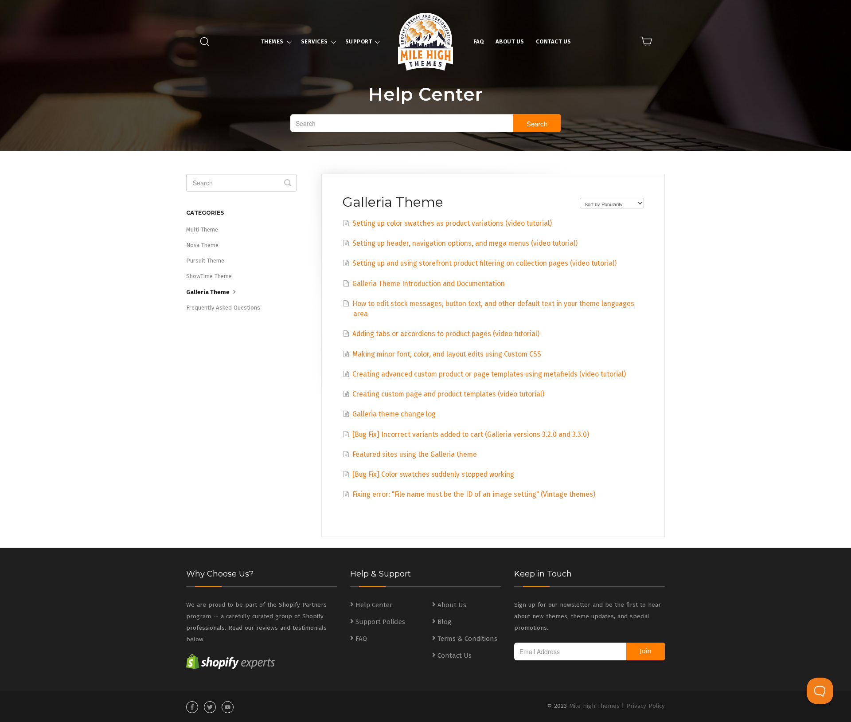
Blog (444, 622)
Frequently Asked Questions (223, 307)
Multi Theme (202, 229)
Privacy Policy (645, 706)
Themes (272, 41)
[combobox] (425, 123)
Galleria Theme (208, 292)
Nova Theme (202, 245)
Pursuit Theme (205, 260)
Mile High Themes (594, 706)
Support (358, 41)
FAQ (478, 41)
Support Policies (380, 622)
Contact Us (553, 41)
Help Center (373, 605)
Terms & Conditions (467, 639)
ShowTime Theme (209, 276)
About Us (510, 41)
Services (314, 41)
